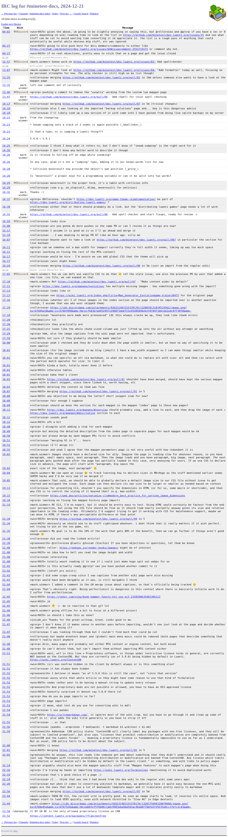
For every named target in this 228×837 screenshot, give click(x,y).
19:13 (6, 488)
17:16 (6, 300)
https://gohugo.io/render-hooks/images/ (89, 547)
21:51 (6, 653)
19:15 (6, 495)
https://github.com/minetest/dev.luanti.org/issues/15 (163, 35)
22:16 (6, 770)
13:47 (6, 96)
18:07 (6, 391)
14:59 (6, 221)
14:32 (6, 192)
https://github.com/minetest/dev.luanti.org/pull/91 (98, 391)
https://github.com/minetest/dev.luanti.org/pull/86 (69, 96)
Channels (23, 13)
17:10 (6, 281)
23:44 (6, 796)
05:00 (5, 57)
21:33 (6, 504)
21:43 (6, 575)
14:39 (6, 206)
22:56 (6, 791)
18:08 (6, 396)
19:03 (6, 454)
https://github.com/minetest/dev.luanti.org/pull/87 (101, 103)
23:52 (6, 815)
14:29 (6, 183)
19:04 (6, 472)
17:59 (6, 338)
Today (55, 13)
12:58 (5, 66)
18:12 (6, 417)
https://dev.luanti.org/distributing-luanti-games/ (68, 202)
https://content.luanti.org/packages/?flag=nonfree (68, 815)
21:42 (6, 566)
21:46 (6, 610)
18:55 (6, 449)
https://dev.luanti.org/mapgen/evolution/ (73, 286)
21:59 (6, 731)
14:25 (6, 145)
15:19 (6, 235)
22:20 (6, 783)
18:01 (6, 350)
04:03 (6, 31)
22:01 (6, 750)
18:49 (6, 431)
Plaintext (94, 13)
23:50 (6, 811)
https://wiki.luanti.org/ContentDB (55, 659)
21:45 (6, 596)
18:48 (6, 426)
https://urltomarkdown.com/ (67, 714)
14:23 (6, 117)
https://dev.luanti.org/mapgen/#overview (77, 409)
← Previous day (9, 13)
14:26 (6, 150)
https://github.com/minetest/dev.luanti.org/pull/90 (101, 265)
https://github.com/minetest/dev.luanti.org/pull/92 (98, 750)
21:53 (6, 691)
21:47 (6, 624)
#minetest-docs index (40, 13)
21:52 (6, 673)
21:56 (6, 727)
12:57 (6, 61)
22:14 (6, 765)
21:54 (6, 710)
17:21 (6, 329)
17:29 (6, 333)
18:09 (6, 400)
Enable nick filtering (11, 24)
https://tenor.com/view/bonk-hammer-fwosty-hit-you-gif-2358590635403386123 (103, 596)
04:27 (6, 45)
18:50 (6, 435)
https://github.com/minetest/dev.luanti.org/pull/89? (136, 239)
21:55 (6, 722)
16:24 (6, 265)
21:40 (6, 547)
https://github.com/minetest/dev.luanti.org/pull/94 (98, 518)
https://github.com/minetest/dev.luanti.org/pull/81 (101, 77)
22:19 (6, 774)
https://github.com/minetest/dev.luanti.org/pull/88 (69, 214)
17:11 (6, 286)
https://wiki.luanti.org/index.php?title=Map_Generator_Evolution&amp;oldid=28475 (117, 295)
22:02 (6, 754)
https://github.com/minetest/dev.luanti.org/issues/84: (115, 70)
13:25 (6, 77)
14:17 (6, 103)
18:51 (6, 440)
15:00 (6, 226)
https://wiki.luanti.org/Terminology (121, 770)
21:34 (6, 518)
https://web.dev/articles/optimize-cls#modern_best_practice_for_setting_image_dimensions (117, 495)
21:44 (6, 584)
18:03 (6, 379)
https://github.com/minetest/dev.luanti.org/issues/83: (115, 61)
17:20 (6, 319)
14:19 (6, 108)
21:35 (6, 531)
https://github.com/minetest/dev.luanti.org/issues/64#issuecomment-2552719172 (89, 49)
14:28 (6, 168)
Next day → (66, 13)
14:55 (6, 214)
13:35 (6, 85)
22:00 (6, 745)
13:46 (6, 92)
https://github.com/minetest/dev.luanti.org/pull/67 (97, 281)
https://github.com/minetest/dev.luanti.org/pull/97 (101, 791)
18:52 (6, 445)
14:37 (6, 199)
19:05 (6, 480)
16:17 (6, 256)
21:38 (6, 538)
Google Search (81, 13)
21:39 (6, 543)
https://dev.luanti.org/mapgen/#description (62, 413)
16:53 (5, 270)
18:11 (6, 409)
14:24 (6, 138)
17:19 (6, 307)
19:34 (6, 500)
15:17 (6, 230)
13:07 (6, 70)
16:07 (6, 239)
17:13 (6, 290)
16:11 (6, 247)
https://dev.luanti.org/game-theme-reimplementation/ (116, 199)
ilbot (15, 831)
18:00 (6, 342)
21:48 (6, 636)
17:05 (6, 274)
